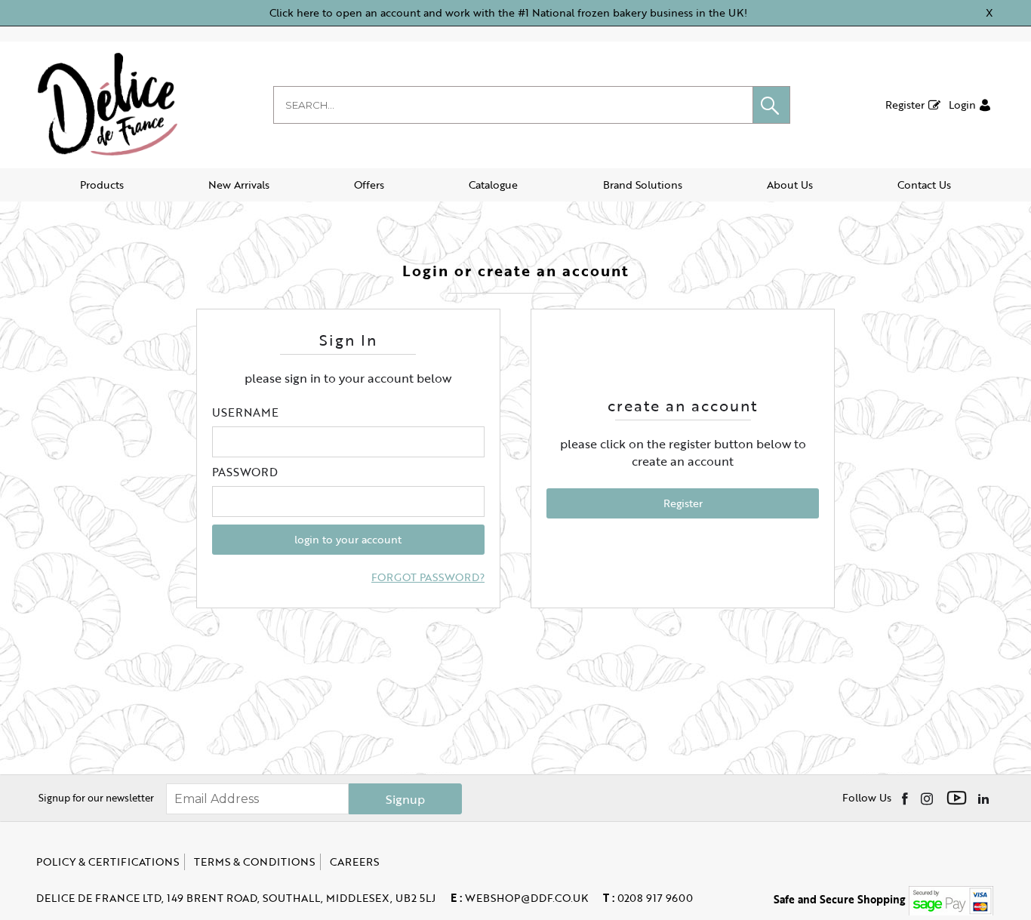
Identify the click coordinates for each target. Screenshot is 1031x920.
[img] (906, 798)
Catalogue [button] (493, 184)
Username (245, 412)
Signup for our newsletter (96, 797)
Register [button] (683, 503)
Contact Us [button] (924, 184)
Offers (369, 184)
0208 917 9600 (648, 898)
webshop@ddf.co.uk (519, 898)
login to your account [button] (348, 539)
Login (962, 104)
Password (245, 471)
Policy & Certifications (107, 861)
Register (905, 104)
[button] (771, 105)
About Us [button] (790, 184)
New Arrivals (238, 184)
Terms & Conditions (254, 861)
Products (102, 184)
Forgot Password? (428, 577)
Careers (354, 861)
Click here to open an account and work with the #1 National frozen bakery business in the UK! (508, 12)
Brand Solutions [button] (642, 184)
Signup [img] (405, 799)
